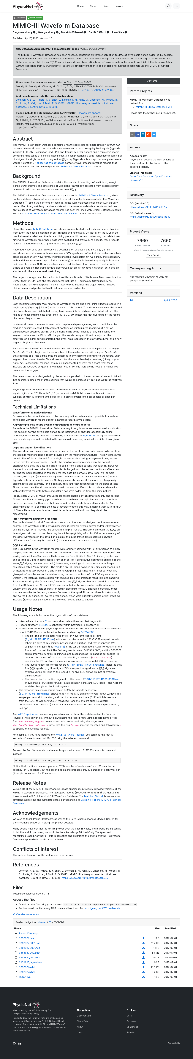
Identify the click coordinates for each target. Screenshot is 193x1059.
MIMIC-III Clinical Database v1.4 (154, 106)
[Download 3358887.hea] (143, 938)
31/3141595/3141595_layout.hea (86, 664)
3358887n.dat (27, 967)
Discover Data (84, 1015)
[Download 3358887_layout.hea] (143, 962)
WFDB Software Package (69, 734)
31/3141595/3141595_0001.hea (101, 679)
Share (80, 6)
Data (129, 1015)
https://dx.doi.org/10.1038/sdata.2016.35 (85, 877)
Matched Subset (93, 796)
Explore (119, 6)
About (93, 6)
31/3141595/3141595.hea (40, 639)
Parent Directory (28, 933)
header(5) (59, 646)
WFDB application (28, 714)
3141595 (43, 624)
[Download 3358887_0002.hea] (143, 957)
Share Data (82, 1021)
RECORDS (25, 976)
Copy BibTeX (84, 82)
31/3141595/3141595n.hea (34, 693)
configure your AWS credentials (102, 908)
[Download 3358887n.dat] (143, 967)
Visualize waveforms (27, 914)
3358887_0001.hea (29, 947)
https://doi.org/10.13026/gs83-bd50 (150, 216)
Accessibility (174, 1043)
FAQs (106, 6)
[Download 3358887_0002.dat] (143, 953)
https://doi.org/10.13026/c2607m (96, 90)
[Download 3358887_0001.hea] (143, 948)
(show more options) (89, 112)
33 (50, 922)
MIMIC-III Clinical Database (76, 166)
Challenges (132, 1027)
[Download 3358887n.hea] (143, 972)
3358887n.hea (27, 972)
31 (46, 621)
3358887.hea (26, 938)
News (80, 1032)
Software (131, 1021)
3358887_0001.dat (29, 943)
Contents (152, 80)
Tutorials (131, 1032)
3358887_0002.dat (29, 952)
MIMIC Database (43, 229)
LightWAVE (89, 435)
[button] (132, 134)
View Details (153, 255)
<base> (42, 922)
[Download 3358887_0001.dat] (143, 943)
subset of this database (50, 162)
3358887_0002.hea (29, 957)
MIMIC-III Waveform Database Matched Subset (49, 213)
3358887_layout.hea (30, 962)
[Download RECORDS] (143, 977)
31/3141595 (87, 632)
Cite (68, 82)
